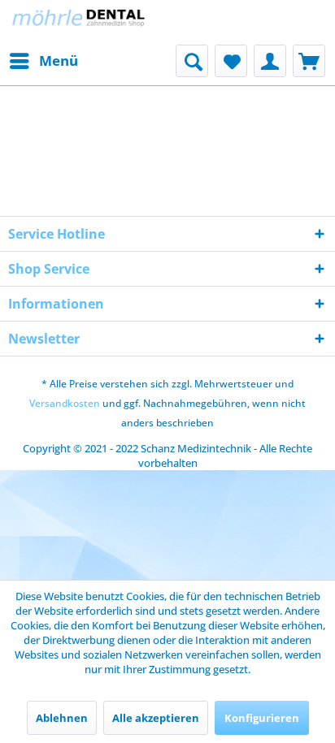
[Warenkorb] (309, 61)
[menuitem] (43, 61)
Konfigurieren (261, 718)
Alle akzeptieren (155, 718)
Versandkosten (64, 403)
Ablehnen (62, 718)
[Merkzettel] (231, 61)
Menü (58, 60)
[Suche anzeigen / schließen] (192, 61)
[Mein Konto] (270, 61)
